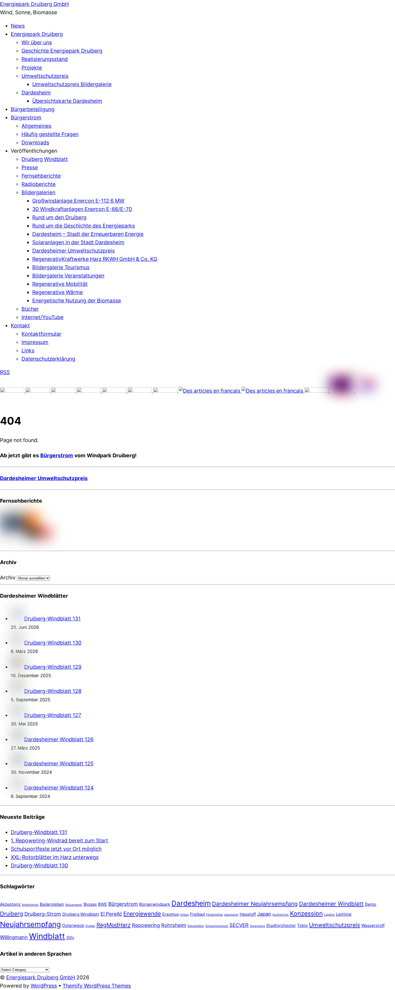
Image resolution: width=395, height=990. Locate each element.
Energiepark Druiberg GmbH (40, 977)
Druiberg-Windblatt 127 (52, 715)
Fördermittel (214, 914)
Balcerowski (74, 905)
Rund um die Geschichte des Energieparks (83, 225)
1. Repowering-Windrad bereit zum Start (59, 840)
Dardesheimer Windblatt (331, 903)
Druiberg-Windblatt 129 (52, 667)
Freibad (197, 914)
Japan (264, 914)
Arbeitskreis (30, 905)
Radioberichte (38, 184)
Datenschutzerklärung (48, 359)
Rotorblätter (196, 926)
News (18, 26)
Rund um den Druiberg (59, 217)
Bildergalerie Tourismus (60, 267)
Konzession (306, 913)
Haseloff (248, 914)
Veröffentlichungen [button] (34, 151)
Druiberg (11, 913)
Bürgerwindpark (154, 904)
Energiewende (142, 913)
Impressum (34, 342)
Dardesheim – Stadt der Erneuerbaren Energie (87, 234)
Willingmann (14, 937)
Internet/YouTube (42, 317)
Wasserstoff (373, 925)
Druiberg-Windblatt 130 (52, 643)
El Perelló (111, 914)
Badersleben (52, 904)
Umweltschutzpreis (45, 76)
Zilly (70, 937)
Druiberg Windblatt (44, 159)
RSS (5, 372)
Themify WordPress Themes (97, 985)
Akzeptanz (10, 904)
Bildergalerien (38, 192)
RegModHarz (113, 925)
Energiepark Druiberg (37, 34)
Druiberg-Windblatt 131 (52, 618)
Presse (29, 167)
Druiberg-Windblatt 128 (52, 691)
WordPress (44, 985)
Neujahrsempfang (30, 924)
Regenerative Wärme (57, 292)
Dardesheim (36, 92)
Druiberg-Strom (42, 914)
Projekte (31, 67)
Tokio (302, 925)
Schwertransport (216, 926)
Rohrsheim (173, 925)
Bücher (30, 309)
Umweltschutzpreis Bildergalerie (72, 84)
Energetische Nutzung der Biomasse (76, 300)
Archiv (8, 577)
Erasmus (170, 914)
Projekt (90, 926)
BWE (102, 904)
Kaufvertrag (280, 914)
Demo (370, 904)
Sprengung (257, 926)
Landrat (329, 914)
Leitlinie (343, 914)
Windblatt (47, 936)
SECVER (239, 925)
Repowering (146, 925)
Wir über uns (36, 42)
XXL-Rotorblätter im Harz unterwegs (55, 857)
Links (27, 350)
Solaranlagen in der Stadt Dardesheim (78, 242)
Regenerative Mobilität (60, 284)
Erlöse (184, 914)
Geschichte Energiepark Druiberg (61, 51)
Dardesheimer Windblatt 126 (59, 739)
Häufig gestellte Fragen (49, 134)
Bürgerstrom (26, 117)
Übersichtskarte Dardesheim (67, 101)
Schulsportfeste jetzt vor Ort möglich (56, 849)
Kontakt (20, 325)
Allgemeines (36, 126)
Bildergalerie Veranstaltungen (68, 275)
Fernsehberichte (41, 176)
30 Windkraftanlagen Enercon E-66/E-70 (82, 209)
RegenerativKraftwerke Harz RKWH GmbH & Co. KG (94, 259)
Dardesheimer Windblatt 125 (59, 763)
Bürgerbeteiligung (33, 109)
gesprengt (231, 914)
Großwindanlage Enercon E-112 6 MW (78, 201)
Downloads (35, 142)
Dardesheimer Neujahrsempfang (255, 903)
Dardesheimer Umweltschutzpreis (73, 250)
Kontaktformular (41, 334)
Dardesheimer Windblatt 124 (59, 787)
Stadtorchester (281, 925)
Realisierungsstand (44, 59)
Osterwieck (73, 925)
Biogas (90, 904)
